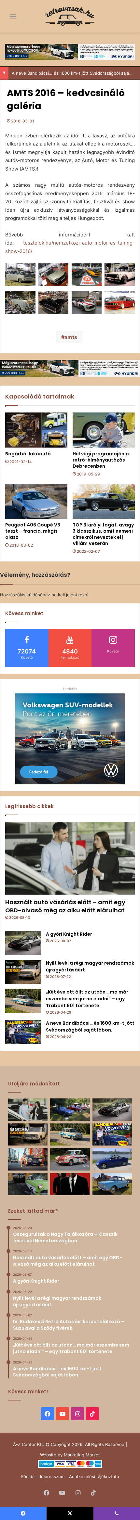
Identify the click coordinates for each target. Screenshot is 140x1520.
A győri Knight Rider (69, 934)
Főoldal (28, 1476)
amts (70, 337)
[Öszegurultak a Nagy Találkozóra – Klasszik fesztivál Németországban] (70, 1109)
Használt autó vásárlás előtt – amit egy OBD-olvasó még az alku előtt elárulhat (65, 906)
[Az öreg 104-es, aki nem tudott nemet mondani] (28, 1159)
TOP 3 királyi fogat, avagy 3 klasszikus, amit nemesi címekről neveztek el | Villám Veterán (103, 534)
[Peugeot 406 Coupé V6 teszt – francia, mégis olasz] (36, 501)
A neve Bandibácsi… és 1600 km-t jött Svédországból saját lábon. (90, 1026)
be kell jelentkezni (69, 594)
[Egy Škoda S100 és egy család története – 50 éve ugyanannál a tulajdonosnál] (112, 1184)
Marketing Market (82, 1454)
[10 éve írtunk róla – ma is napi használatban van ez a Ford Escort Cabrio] (112, 1159)
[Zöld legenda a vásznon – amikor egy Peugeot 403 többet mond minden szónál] (70, 1184)
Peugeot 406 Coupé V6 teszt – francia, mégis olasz (32, 531)
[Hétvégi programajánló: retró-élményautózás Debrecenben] (104, 430)
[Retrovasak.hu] (70, 16)
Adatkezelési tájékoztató (94, 1476)
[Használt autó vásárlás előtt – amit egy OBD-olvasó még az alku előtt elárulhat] (70, 858)
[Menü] (8, 18)
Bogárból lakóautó (28, 453)
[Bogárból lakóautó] (36, 430)
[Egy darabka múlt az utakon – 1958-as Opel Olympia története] (28, 1184)
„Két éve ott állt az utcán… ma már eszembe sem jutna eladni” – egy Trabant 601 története (87, 999)
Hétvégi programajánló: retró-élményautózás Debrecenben (101, 459)
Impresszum (52, 1476)
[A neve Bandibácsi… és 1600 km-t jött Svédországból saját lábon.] (23, 1032)
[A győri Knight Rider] (23, 943)
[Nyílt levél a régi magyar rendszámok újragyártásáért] (23, 972)
